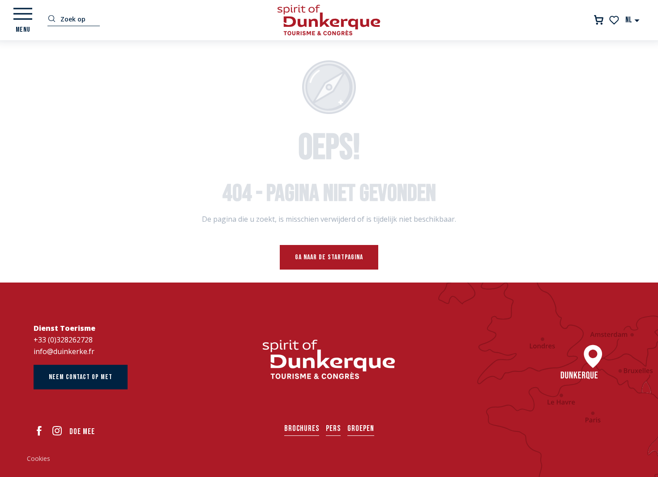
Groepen (360, 428)
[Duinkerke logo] (329, 359)
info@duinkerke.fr (64, 351)
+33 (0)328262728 (63, 340)
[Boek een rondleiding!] (599, 20)
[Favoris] (615, 20)
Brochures (301, 428)
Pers (333, 428)
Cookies (38, 458)
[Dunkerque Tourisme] (329, 20)
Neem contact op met (80, 377)
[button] (633, 20)
